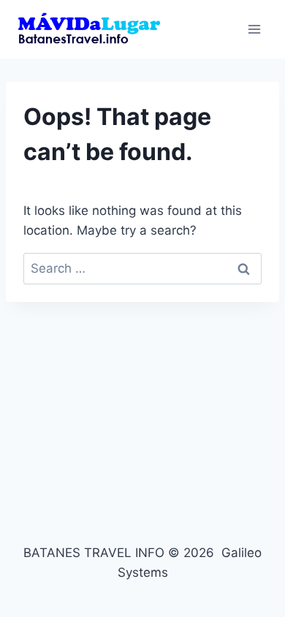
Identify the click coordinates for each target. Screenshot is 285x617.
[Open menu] (253, 29)
